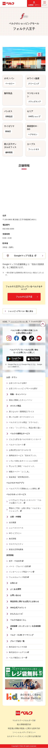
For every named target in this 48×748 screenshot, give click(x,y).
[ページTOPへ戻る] (42, 324)
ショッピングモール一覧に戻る (20, 311)
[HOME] (8, 3)
